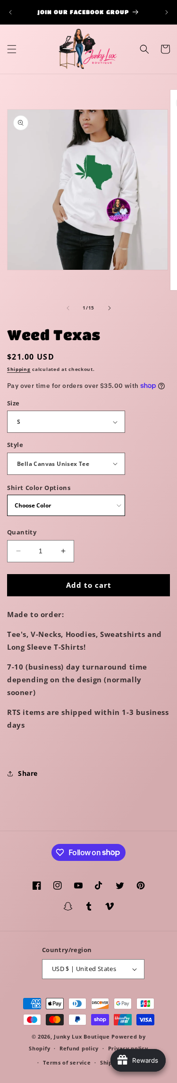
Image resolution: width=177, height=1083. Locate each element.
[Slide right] (109, 308)
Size (13, 403)
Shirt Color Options (38, 487)
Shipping (19, 369)
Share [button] (28, 773)
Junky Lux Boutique (82, 1036)
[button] (11, 49)
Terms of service (67, 1062)
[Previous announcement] (10, 12)
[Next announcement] (166, 12)
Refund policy (79, 1048)
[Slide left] (68, 308)
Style (15, 444)
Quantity (21, 532)
